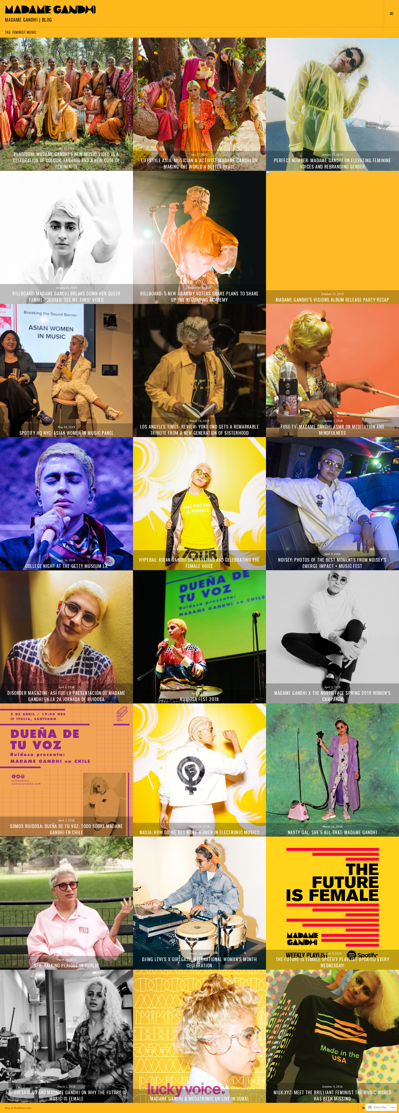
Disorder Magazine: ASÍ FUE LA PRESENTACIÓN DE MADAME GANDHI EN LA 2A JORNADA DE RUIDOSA (66, 695)
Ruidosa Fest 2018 (199, 699)
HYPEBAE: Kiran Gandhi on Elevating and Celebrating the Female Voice (199, 562)
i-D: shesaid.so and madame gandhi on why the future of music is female (66, 1095)
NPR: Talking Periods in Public (66, 965)
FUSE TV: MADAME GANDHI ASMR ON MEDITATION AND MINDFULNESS (332, 429)
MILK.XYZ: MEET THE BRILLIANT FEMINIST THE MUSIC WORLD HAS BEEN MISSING (332, 1095)
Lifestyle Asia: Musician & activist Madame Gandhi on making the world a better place (199, 163)
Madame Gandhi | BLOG (28, 19)
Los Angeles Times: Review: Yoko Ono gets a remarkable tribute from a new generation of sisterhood (199, 429)
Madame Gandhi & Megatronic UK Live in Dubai (199, 1098)
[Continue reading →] (66, 104)
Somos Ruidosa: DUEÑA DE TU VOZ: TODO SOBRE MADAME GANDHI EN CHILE (66, 829)
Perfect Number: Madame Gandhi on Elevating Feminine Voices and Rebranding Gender (332, 163)
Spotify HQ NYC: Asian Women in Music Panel (66, 432)
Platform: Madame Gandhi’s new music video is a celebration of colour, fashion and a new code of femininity (66, 160)
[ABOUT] (363, 1108)
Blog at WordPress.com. (18, 1107)
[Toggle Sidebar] (391, 13)
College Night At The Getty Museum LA (66, 566)
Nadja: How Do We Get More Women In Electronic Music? (200, 832)
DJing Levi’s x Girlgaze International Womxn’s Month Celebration (199, 962)
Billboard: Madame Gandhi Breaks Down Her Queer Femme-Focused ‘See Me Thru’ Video (66, 296)
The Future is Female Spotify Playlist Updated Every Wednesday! (332, 962)
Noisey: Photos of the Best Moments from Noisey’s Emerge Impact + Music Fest (332, 562)
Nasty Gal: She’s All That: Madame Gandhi (332, 832)
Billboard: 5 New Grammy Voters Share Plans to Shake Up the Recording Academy (199, 296)
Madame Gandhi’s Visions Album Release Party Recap (332, 299)
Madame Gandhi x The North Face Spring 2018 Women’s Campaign (332, 695)
